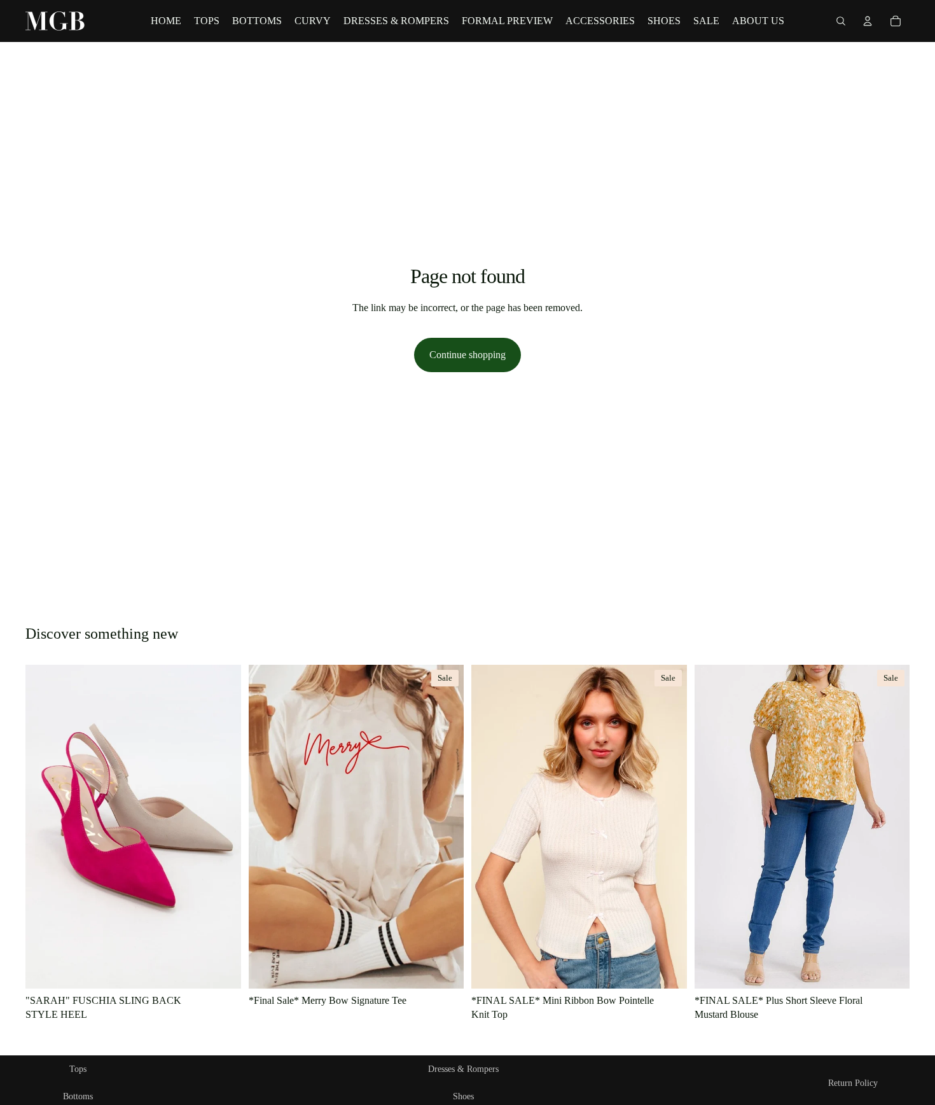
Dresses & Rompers (463, 1069)
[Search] (841, 21)
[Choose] (221, 968)
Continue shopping (467, 354)
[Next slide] (668, 827)
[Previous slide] (490, 827)
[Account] (868, 21)
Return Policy (853, 1083)
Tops (78, 1069)
